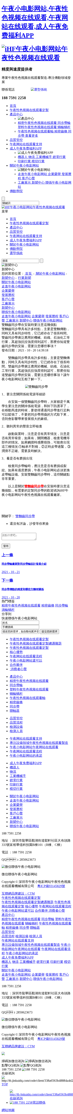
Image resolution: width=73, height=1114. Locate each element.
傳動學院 (16, 191)
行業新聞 (24, 278)
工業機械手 (44, 157)
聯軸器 (14, 710)
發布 (6, 545)
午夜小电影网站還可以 (26, 660)
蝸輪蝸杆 (64, 127)
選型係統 (16, 253)
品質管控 (16, 140)
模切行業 (38, 161)
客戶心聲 (28, 178)
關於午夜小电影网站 (24, 165)
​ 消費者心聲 (18, 669)
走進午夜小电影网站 (33, 174)
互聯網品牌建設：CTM (18, 1046)
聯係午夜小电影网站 (16, 312)
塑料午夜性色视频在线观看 (38, 127)
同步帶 (14, 706)
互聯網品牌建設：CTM (18, 893)
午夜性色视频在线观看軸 (36, 131)
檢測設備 (16, 726)
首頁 (13, 105)
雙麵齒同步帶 (25, 516)
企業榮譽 (55, 174)
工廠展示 (25, 182)
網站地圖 (8, 1110)
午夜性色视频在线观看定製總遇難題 (36, 643)
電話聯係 (38, 1102)
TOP (5, 1084)
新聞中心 (38, 182)
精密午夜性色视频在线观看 (38, 123)
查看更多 (31, 135)
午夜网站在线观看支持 (26, 144)
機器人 (23, 157)
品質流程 (16, 722)
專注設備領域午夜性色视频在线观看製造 (39, 742)
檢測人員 (16, 731)
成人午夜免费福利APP (26, 148)
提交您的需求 (49, 631)
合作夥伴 (16, 664)
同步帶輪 (64, 123)
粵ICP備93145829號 (51, 886)
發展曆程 (8, 295)
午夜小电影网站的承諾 (26, 755)
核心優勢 (16, 652)
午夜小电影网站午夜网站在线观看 (34, 747)
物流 (32, 157)
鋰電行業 (59, 157)
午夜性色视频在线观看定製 (29, 110)
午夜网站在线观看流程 (26, 656)
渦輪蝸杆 (8, 609)
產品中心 (16, 114)
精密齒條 (61, 131)
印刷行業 (25, 161)
